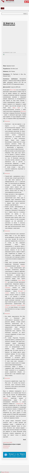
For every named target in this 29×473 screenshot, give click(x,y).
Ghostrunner (6, 446)
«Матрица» (7, 287)
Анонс (7, 442)
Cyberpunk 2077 (19, 403)
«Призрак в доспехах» (10, 305)
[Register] (28, 2)
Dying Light (16, 107)
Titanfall (18, 305)
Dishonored (23, 111)
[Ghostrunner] (6, 121)
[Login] (25, 2)
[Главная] (7, 2)
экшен (4, 442)
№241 (10, 442)
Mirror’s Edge (13, 89)
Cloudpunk (5, 398)
